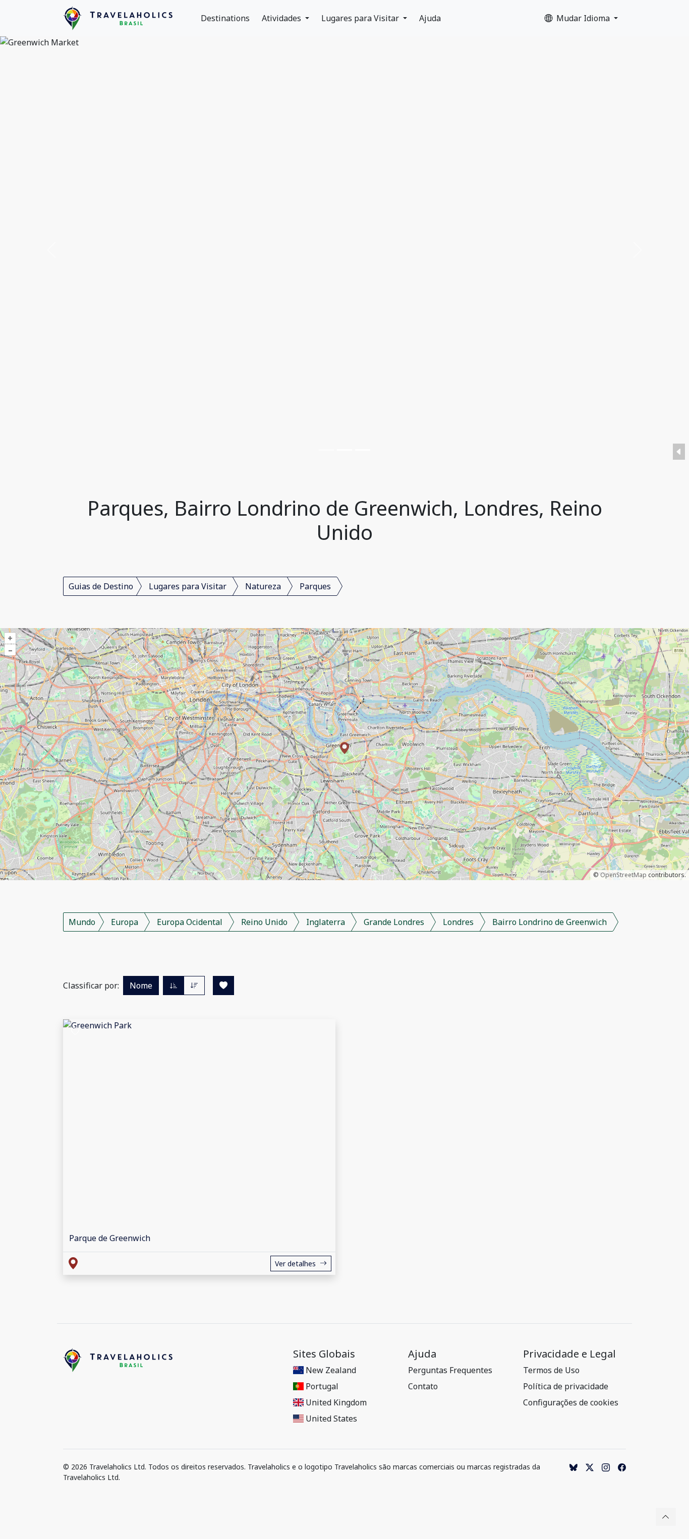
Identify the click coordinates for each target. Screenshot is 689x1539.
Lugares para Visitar (361, 18)
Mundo (82, 922)
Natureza (263, 586)
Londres (458, 922)
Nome (141, 985)
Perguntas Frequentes (450, 1370)
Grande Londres (394, 922)
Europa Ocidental (189, 922)
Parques (315, 586)
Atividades (282, 18)
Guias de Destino (101, 586)
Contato (423, 1386)
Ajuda (430, 18)
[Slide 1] (326, 450)
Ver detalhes (295, 1263)
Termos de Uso (551, 1370)
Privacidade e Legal (569, 1354)
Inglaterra (325, 922)
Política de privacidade (565, 1386)
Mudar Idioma (584, 18)
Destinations (225, 18)
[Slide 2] (344, 450)
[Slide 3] (362, 450)
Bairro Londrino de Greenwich (549, 922)
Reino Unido (264, 922)
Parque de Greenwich (109, 1238)
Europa (124, 922)
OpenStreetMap (623, 875)
